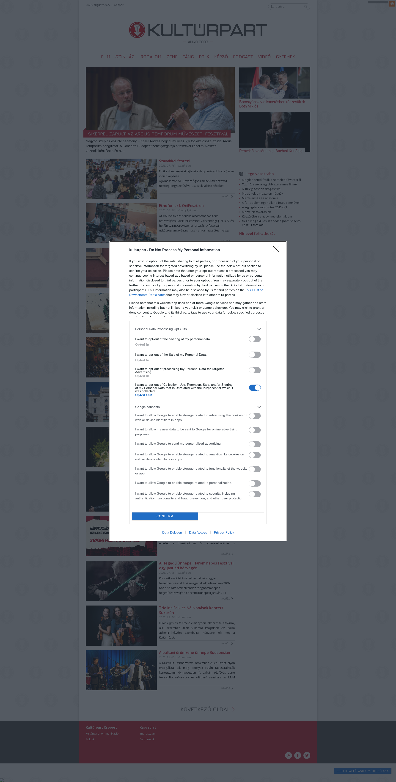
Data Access (198, 532)
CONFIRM (165, 516)
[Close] (277, 250)
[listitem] (198, 329)
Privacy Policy (224, 532)
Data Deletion (172, 532)
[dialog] (198, 391)
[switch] (255, 339)
